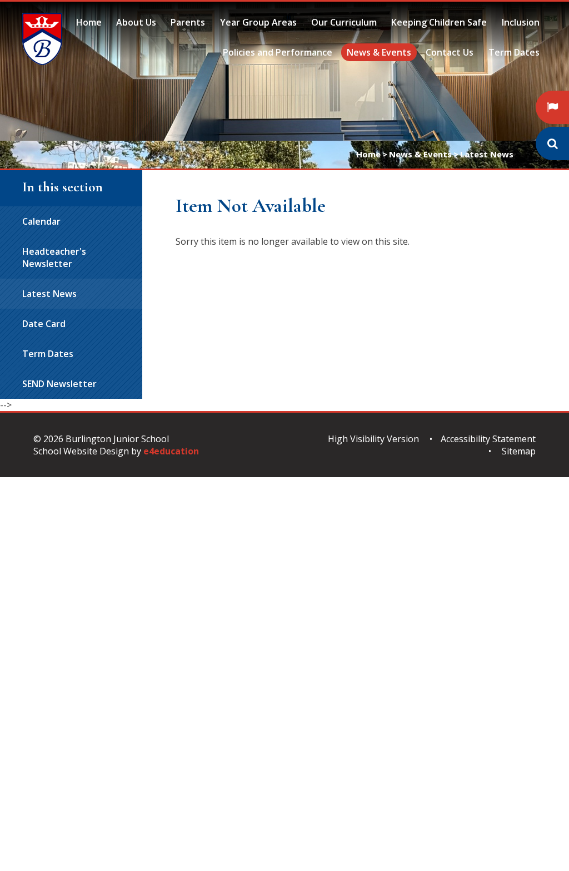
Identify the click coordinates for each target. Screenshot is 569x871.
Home (368, 154)
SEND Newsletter (59, 384)
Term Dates (47, 354)
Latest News (486, 154)
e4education (171, 451)
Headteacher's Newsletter (54, 257)
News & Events (420, 154)
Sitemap (519, 451)
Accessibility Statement (488, 439)
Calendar (41, 221)
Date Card (44, 324)
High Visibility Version (373, 439)
